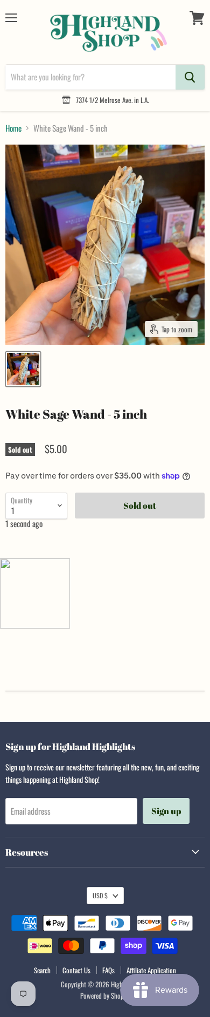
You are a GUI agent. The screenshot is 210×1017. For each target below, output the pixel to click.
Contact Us (76, 970)
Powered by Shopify (105, 995)
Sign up (166, 811)
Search (42, 970)
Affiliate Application (151, 970)
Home (13, 128)
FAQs (108, 970)
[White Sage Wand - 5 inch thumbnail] (23, 369)
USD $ (100, 895)
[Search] (190, 77)
